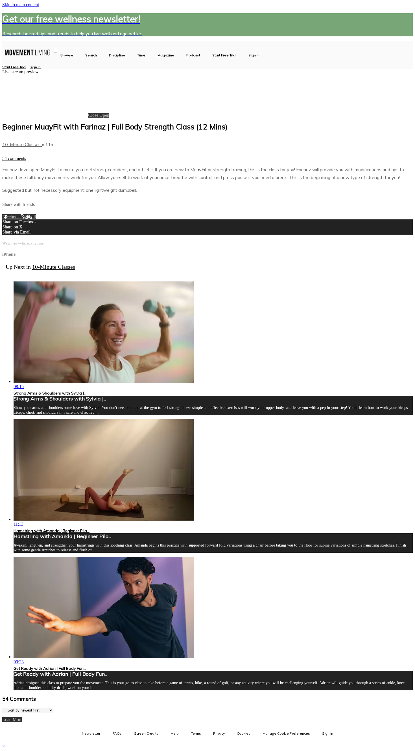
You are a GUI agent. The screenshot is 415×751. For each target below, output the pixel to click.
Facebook (11, 216)
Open (104, 115)
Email (30, 216)
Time (141, 55)
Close (93, 115)
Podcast (193, 55)
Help (175, 733)
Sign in (253, 55)
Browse (66, 55)
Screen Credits (146, 733)
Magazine (166, 55)
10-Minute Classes (22, 144)
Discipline (117, 55)
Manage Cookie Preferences (287, 733)
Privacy (219, 733)
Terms (196, 733)
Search (91, 55)
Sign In (35, 67)
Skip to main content (20, 4)
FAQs (117, 733)
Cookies (244, 733)
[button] (55, 50)
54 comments (14, 158)
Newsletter (91, 733)
